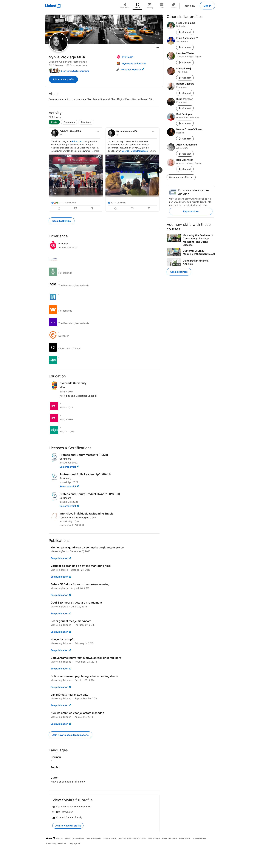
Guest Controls (199, 838)
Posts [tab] (54, 122)
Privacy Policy (110, 838)
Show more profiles (179, 177)
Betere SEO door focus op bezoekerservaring (80, 584)
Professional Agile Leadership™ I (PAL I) (85, 474)
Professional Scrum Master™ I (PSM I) (84, 454)
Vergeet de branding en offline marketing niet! (81, 565)
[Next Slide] (159, 170)
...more (95, 151)
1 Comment (120, 202)
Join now (189, 5)
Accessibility (78, 838)
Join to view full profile (68, 825)
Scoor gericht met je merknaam (71, 621)
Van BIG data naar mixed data (69, 694)
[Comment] (76, 208)
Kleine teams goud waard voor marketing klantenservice (87, 547)
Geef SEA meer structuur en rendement (76, 602)
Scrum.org (65, 458)
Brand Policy (184, 838)
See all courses (179, 271)
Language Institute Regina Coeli (78, 517)
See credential (68, 466)
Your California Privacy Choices (132, 838)
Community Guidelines (56, 843)
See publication (59, 558)
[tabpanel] (104, 169)
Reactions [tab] (86, 122)
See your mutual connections (75, 71)
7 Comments (69, 202)
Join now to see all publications (70, 734)
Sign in (207, 5)
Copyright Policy (169, 838)
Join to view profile (63, 79)
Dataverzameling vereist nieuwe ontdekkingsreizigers (86, 657)
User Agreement (94, 838)
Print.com (77, 141)
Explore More (190, 211)
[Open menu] (157, 48)
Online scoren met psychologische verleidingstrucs (84, 676)
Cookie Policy (154, 838)
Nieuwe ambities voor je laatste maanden (77, 712)
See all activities (61, 220)
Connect (186, 32)
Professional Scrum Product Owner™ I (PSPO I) (90, 494)
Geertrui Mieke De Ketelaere (136, 151)
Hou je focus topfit (63, 639)
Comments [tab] (69, 122)
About (67, 838)
